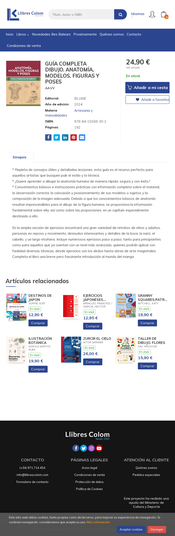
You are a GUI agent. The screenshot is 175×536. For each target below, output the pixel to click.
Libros (21, 34)
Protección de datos (89, 482)
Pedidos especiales (146, 475)
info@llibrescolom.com (32, 475)
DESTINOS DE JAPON (40, 298)
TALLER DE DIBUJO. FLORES (151, 341)
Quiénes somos (146, 468)
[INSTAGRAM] (91, 448)
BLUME (80, 98)
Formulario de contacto (32, 482)
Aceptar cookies (131, 529)
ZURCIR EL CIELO (97, 339)
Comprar (38, 323)
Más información (98, 522)
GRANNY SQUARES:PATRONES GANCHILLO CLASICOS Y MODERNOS (152, 298)
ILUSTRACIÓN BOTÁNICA (40, 341)
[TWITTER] (83, 448)
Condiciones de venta (89, 475)
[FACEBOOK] (75, 448)
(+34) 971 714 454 (32, 468)
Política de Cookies (89, 489)
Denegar (157, 529)
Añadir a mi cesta (150, 87)
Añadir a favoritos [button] (154, 99)
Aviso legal (89, 468)
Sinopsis (19, 157)
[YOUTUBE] (99, 448)
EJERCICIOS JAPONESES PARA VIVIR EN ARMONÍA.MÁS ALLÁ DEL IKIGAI (97, 298)
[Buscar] (120, 14)
